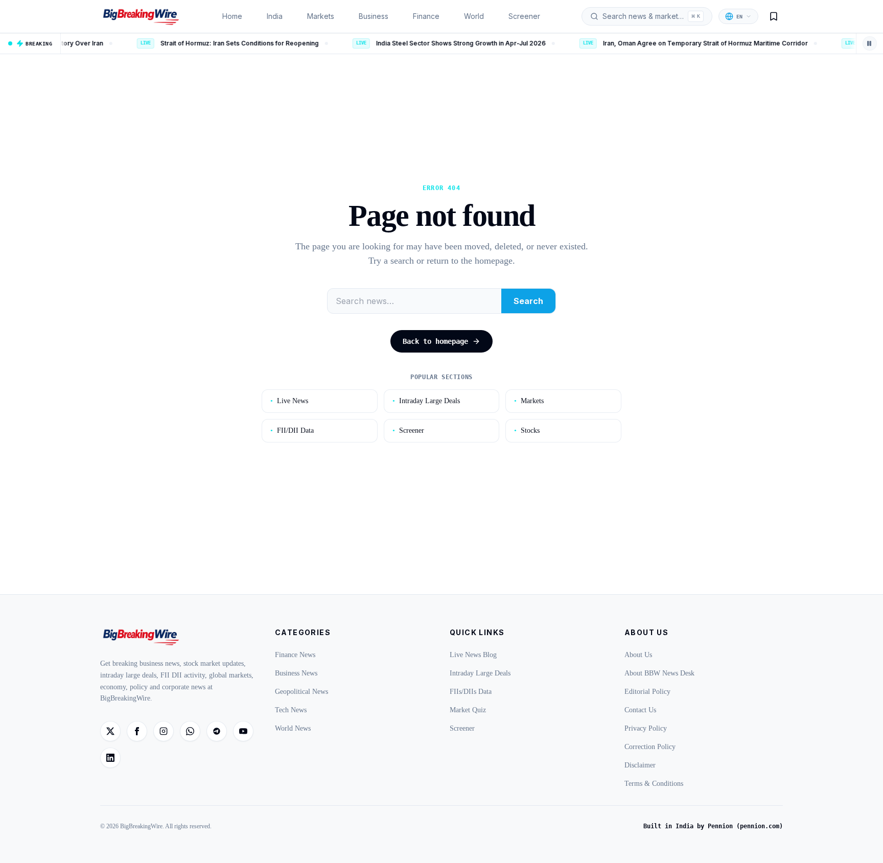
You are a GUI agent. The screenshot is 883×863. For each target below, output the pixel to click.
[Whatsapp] (190, 731)
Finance (426, 16)
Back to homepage (435, 341)
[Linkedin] (110, 758)
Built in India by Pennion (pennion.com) (713, 826)
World (474, 16)
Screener (524, 16)
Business (373, 16)
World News (293, 728)
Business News (296, 673)
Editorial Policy (647, 691)
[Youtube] (243, 731)
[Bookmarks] (773, 16)
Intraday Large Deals (426, 401)
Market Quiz (468, 710)
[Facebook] (137, 731)
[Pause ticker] (870, 43)
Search (528, 301)
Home (232, 16)
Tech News (291, 710)
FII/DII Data (292, 430)
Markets (320, 16)
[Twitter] (110, 731)
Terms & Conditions (653, 783)
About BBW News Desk (659, 673)
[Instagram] (163, 731)
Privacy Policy (645, 728)
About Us (638, 655)
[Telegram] (216, 731)
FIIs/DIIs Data (471, 691)
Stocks (527, 430)
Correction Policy (650, 747)
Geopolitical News (301, 691)
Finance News (295, 655)
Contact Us (640, 710)
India (275, 16)
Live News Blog (473, 655)
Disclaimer (640, 765)
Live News (289, 401)
